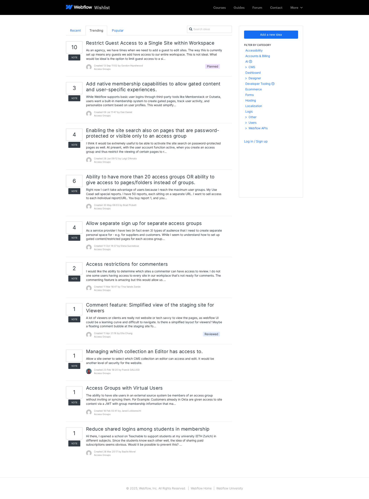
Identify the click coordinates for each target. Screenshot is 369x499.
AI (247, 61)
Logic (249, 111)
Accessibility (254, 50)
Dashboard (253, 72)
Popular (118, 30)
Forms (249, 95)
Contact (276, 7)
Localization (253, 106)
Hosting (250, 100)
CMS (251, 67)
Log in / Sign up (256, 141)
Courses (219, 7)
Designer (254, 78)
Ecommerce (253, 89)
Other (252, 117)
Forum (257, 7)
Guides (239, 7)
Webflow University (229, 488)
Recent (75, 30)
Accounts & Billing (257, 56)
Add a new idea (271, 34)
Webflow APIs (258, 128)
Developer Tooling (258, 83)
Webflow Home (201, 488)
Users (252, 122)
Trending (96, 30)
